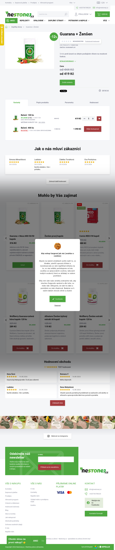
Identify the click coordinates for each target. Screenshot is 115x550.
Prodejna (33, 3)
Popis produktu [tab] (42, 102)
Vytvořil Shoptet (87, 547)
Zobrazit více (57, 403)
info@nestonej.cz (95, 489)
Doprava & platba (21, 3)
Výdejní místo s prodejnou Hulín (39, 501)
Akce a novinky (10, 514)
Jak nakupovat (10, 517)
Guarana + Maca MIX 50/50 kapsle (22, 237)
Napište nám (9, 532)
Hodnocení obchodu (57, 361)
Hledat (66, 14)
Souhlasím (59, 299)
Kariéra (33, 505)
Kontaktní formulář (96, 513)
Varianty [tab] (16, 102)
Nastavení (57, 305)
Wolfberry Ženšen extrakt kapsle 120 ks (91, 317)
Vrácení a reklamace (12, 503)
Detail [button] (23, 265)
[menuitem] (11, 20)
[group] (22, 236)
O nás (7, 528)
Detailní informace (67, 61)
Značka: (67, 47)
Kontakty (8, 3)
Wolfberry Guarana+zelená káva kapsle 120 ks (22, 317)
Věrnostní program (46, 3)
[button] (23, 249)
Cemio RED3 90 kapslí (89, 236)
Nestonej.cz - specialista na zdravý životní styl (74, 539)
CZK (103, 3)
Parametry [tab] (69, 102)
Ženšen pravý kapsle (54, 236)
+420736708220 (95, 494)
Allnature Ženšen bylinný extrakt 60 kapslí (56, 317)
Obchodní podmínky (12, 521)
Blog (6, 510)
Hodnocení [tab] (94, 102)
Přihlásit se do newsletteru (49, 467)
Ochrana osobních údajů (13, 524)
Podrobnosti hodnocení (92, 41)
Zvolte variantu (67, 82)
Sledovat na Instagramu (59, 436)
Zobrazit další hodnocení (57, 181)
